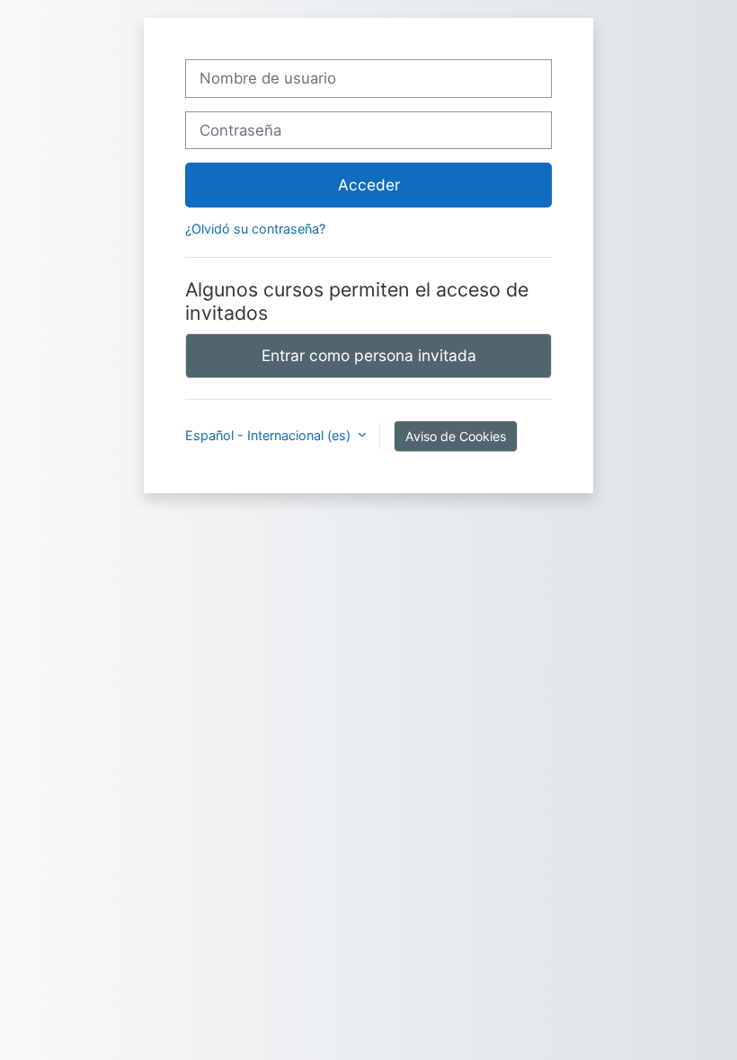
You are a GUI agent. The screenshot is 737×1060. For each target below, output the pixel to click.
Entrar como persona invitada (369, 355)
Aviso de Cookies (455, 436)
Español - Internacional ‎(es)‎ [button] (269, 435)
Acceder (369, 184)
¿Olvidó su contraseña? (255, 228)
